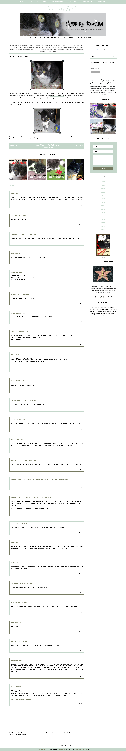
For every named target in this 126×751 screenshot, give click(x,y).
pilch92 (14, 623)
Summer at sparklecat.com (21, 234)
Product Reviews (57, 1)
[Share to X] (78, 146)
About (30, 1)
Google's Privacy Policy (106, 297)
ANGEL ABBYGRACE (17, 332)
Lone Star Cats (17, 216)
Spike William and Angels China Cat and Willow (29, 498)
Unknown (14, 272)
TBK (88, 749)
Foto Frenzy (87, 1)
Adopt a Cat (41, 1)
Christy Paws (16, 313)
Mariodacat (15, 380)
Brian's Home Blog (18, 294)
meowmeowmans (17, 602)
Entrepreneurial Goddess (21, 699)
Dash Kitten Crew (17, 641)
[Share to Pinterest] (82, 146)
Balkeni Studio (70, 749)
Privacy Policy (67, 745)
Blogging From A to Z (42, 145)
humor (57, 145)
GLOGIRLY (14, 354)
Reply (79, 206)
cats (52, 145)
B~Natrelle (15, 686)
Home (21, 1)
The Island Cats (17, 523)
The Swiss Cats (16, 419)
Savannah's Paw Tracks (20, 583)
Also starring (73, 1)
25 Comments (14, 145)
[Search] (113, 56)
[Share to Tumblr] (80, 146)
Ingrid (13, 253)
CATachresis (15, 440)
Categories (101, 1)
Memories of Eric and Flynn (21, 460)
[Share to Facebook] (76, 146)
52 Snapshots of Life (57, 95)
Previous (12, 185)
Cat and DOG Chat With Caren (22, 400)
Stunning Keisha (47, 147)
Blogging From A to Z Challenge (46, 93)
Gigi (12, 193)
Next (82, 185)
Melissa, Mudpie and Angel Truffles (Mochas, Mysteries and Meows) (37, 479)
